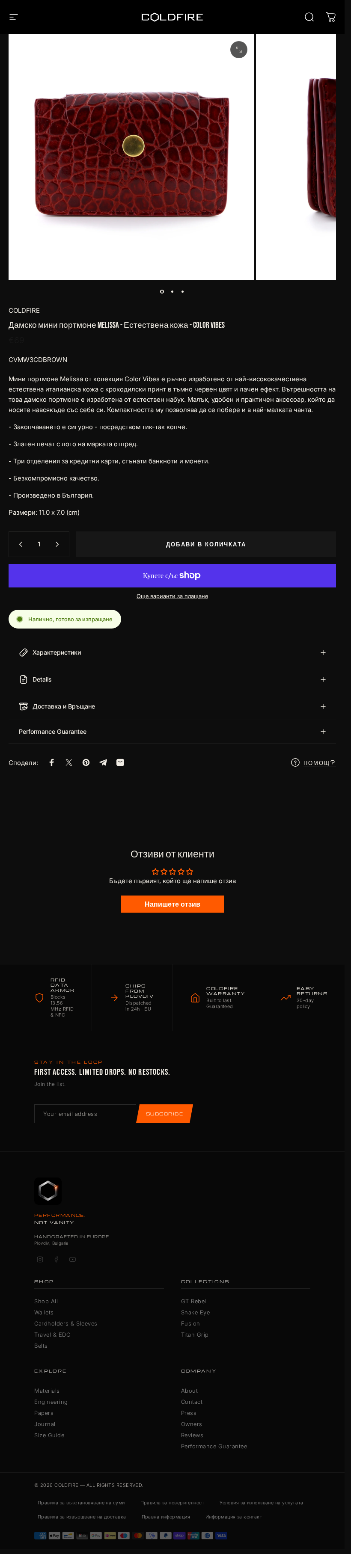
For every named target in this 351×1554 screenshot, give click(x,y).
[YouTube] (72, 1259)
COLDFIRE (24, 310)
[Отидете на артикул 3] (183, 292)
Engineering (51, 1401)
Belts (41, 1345)
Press (189, 1412)
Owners (191, 1424)
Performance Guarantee (214, 1446)
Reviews (192, 1435)
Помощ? (319, 762)
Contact (192, 1401)
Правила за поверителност (172, 1503)
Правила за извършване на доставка (82, 1517)
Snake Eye (195, 1312)
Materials (47, 1390)
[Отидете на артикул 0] (162, 292)
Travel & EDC (52, 1334)
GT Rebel (193, 1301)
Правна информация (166, 1517)
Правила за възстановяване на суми (81, 1503)
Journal (45, 1424)
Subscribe (164, 1113)
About (189, 1390)
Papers (44, 1412)
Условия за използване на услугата (261, 1503)
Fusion (190, 1323)
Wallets (44, 1312)
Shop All (46, 1301)
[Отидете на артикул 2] (172, 292)
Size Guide (49, 1435)
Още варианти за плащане (172, 596)
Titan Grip (195, 1334)
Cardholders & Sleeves (66, 1323)
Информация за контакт (233, 1517)
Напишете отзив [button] (172, 904)
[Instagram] (39, 1259)
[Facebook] (56, 1259)
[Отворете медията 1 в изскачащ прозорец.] (238, 49)
